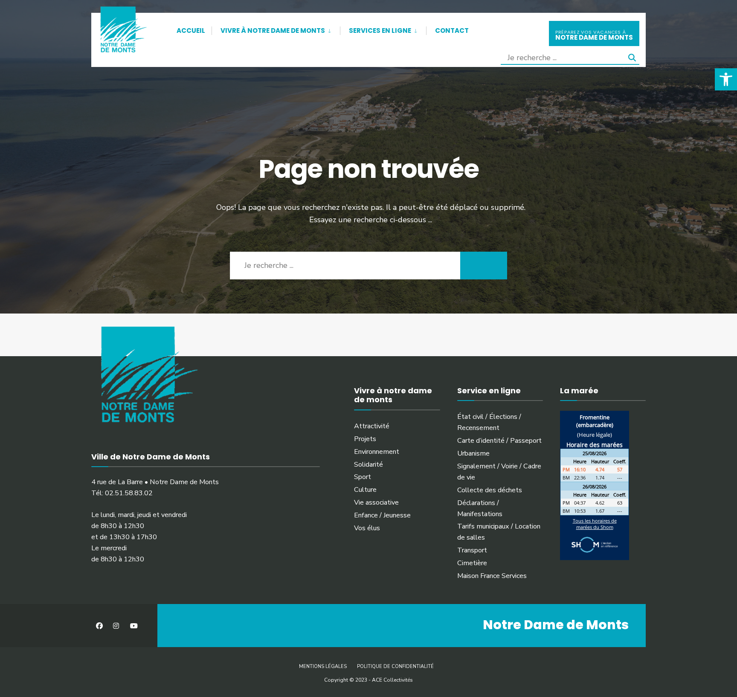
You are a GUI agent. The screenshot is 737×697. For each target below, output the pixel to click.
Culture (365, 489)
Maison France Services (492, 576)
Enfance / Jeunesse (382, 515)
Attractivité (371, 426)
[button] (726, 79)
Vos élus (367, 528)
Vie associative (376, 502)
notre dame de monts (594, 35)
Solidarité (368, 464)
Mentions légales (323, 666)
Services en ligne (380, 30)
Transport (472, 550)
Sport (362, 477)
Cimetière (472, 563)
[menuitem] (276, 29)
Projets (365, 439)
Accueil (191, 30)
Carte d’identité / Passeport (499, 440)
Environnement (376, 451)
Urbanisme (473, 453)
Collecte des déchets (489, 490)
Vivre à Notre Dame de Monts (273, 30)
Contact (452, 30)
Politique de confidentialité (395, 666)
